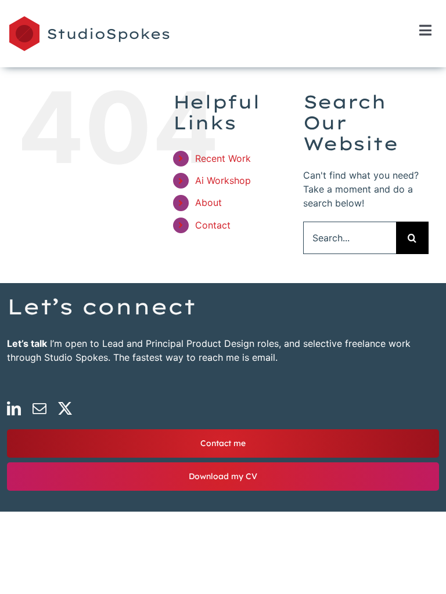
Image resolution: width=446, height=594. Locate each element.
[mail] (39, 408)
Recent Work (223, 158)
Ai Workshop (223, 180)
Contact (213, 225)
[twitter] (65, 408)
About (208, 202)
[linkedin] (14, 408)
